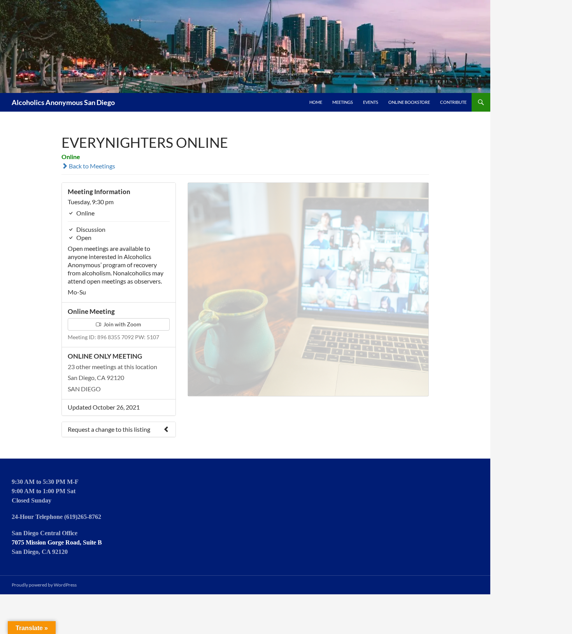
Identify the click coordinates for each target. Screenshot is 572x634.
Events (370, 102)
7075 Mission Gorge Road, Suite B (57, 542)
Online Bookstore (409, 102)
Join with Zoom (121, 324)
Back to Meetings (91, 166)
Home (315, 102)
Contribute (453, 102)
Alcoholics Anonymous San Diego (63, 102)
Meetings (342, 102)
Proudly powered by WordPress (44, 585)
